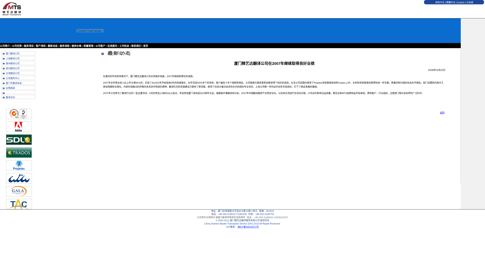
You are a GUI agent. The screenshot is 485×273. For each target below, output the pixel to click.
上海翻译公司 (13, 58)
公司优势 (17, 45)
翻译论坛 (10, 97)
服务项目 (29, 45)
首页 (145, 45)
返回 (442, 112)
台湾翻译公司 (13, 73)
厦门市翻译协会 (14, 83)
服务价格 (76, 45)
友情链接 (10, 88)
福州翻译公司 (13, 63)
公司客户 (100, 45)
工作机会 (124, 45)
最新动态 (53, 45)
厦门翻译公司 (13, 53)
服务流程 (65, 45)
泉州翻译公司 (13, 68)
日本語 (469, 2)
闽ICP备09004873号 (248, 227)
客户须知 (41, 45)
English (461, 2)
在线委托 (112, 45)
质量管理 (88, 45)
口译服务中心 (13, 78)
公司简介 (5, 45)
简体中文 (439, 2)
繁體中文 (450, 2)
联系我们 (136, 45)
